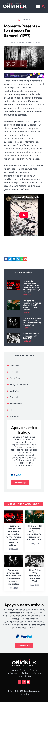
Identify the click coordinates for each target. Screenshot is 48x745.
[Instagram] (24, 682)
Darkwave (25, 20)
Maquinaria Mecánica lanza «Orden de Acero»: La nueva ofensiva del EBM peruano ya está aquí (31, 286)
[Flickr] (28, 682)
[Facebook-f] (19, 682)
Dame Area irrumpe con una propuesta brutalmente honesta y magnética (32, 321)
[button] (38, 6)
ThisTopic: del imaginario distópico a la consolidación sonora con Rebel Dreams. (32, 305)
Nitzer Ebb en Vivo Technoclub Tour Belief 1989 (31, 335)
